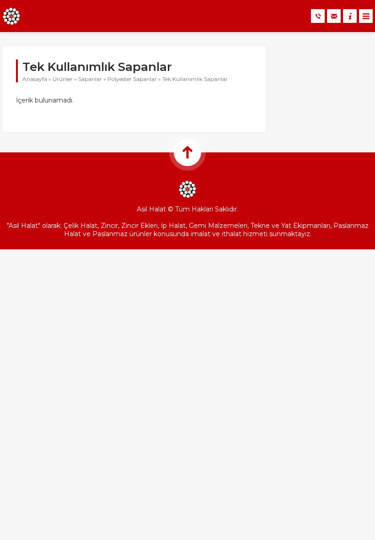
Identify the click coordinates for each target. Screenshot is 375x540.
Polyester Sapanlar (132, 79)
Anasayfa (34, 79)
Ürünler (63, 79)
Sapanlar (90, 79)
